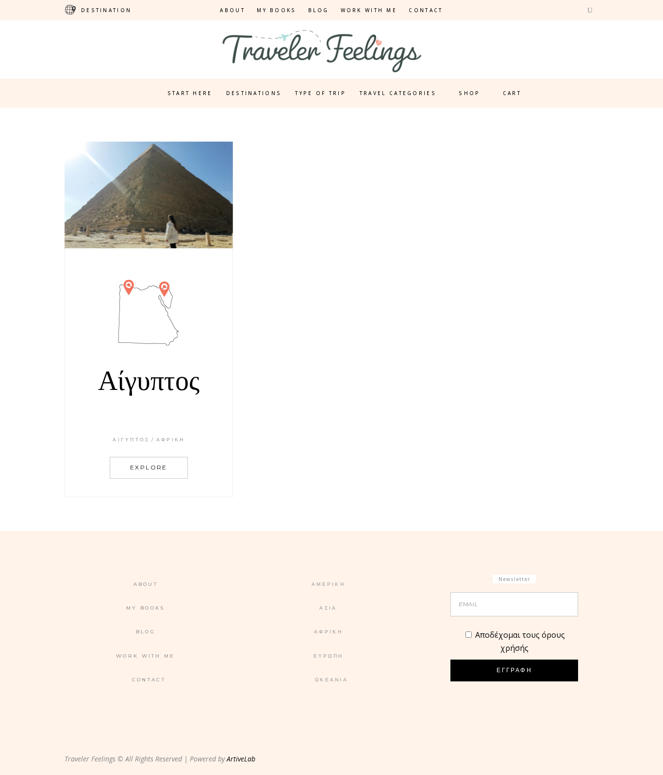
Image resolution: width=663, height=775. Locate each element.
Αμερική (328, 584)
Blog (318, 10)
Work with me (369, 10)
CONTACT (426, 10)
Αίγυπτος (131, 439)
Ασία (328, 608)
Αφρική (170, 439)
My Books (276, 10)
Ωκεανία (331, 680)
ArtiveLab (241, 758)
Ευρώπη (329, 656)
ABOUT (232, 10)
